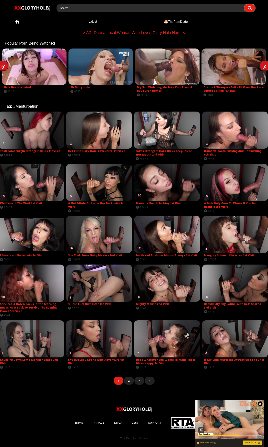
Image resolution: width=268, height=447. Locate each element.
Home (17, 21)
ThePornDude (178, 21)
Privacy (98, 422)
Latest (92, 21)
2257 (135, 422)
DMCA (118, 422)
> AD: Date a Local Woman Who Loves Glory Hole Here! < (134, 32)
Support (154, 422)
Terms (78, 422)
